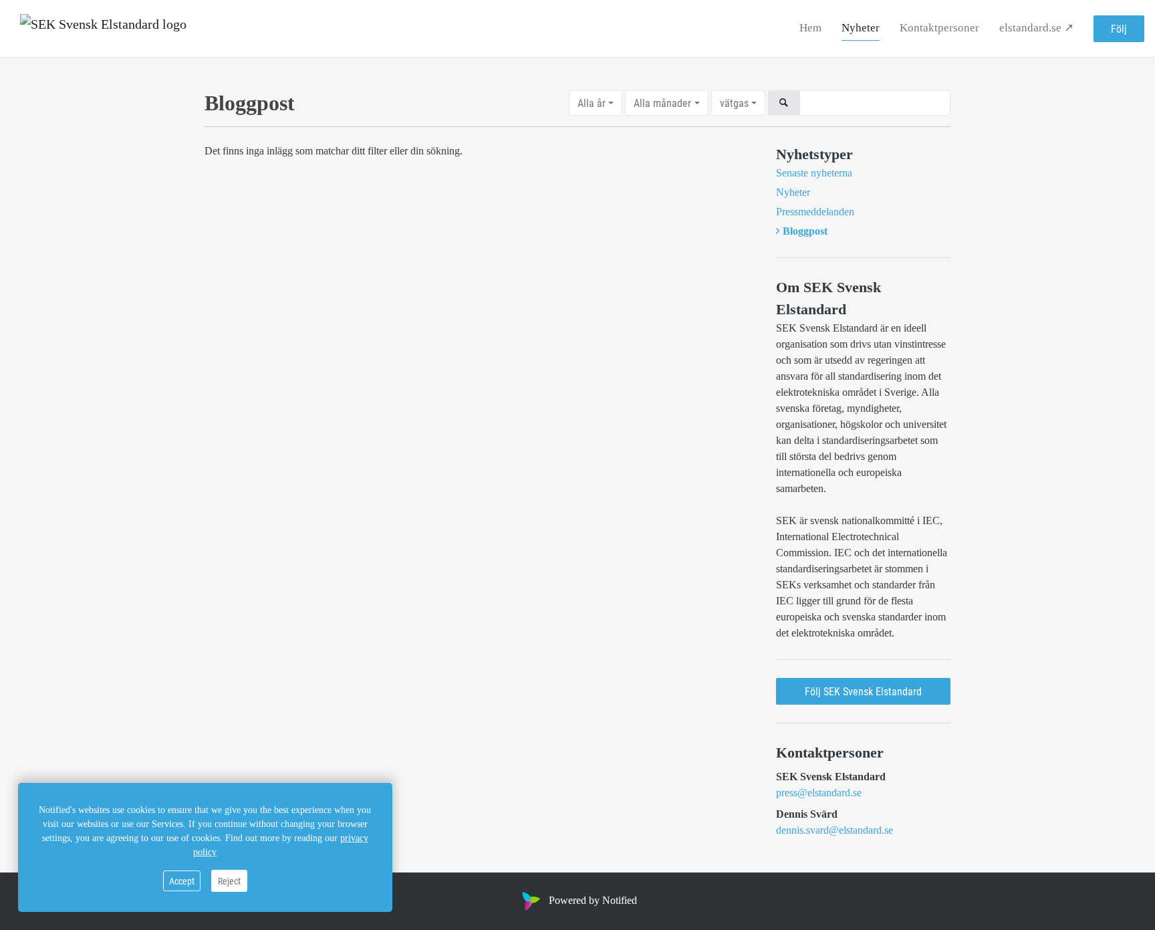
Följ (1119, 28)
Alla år (592, 103)
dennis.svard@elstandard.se (834, 830)
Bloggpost (805, 231)
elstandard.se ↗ (1036, 27)
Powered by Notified (593, 900)
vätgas (734, 103)
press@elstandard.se (819, 792)
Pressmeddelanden (815, 211)
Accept (182, 881)
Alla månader (662, 103)
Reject (229, 881)
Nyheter (861, 27)
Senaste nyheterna (814, 173)
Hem (810, 27)
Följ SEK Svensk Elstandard (863, 691)
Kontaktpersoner (939, 27)
